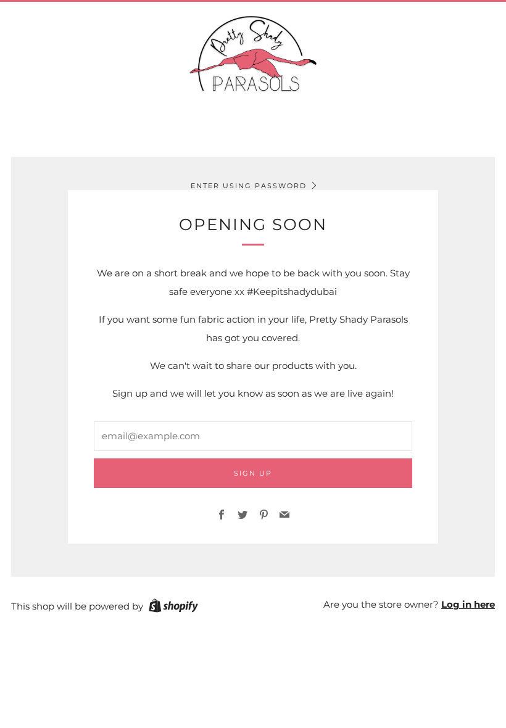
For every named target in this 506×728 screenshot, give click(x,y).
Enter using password (249, 185)
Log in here (468, 604)
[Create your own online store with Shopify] (173, 607)
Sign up (253, 473)
